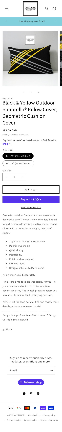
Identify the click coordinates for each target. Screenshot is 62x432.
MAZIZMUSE (19, 415)
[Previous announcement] (6, 21)
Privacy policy (49, 415)
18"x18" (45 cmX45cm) (18, 163)
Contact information (49, 420)
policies (30, 301)
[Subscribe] (51, 370)
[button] (6, 8)
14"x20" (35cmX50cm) (18, 155)
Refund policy (34, 415)
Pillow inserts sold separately (18, 274)
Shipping (5, 135)
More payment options (31, 207)
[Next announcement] (56, 21)
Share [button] (9, 329)
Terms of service (14, 420)
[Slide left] (23, 92)
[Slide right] (38, 92)
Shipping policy (31, 420)
